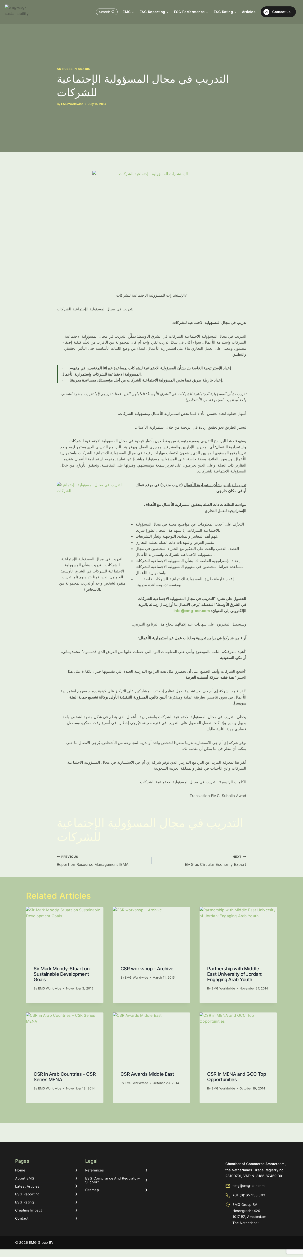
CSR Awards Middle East (147, 1074)
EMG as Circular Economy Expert (215, 861)
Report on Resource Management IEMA (93, 861)
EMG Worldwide (72, 104)
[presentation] (64, 933)
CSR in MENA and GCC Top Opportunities (236, 1076)
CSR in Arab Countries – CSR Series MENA (65, 1076)
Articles (248, 12)
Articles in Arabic (73, 69)
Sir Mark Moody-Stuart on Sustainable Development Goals (61, 974)
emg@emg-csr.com (248, 1186)
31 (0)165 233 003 (250, 1195)
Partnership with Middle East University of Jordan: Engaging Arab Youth (235, 974)
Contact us (281, 12)
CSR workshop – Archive (147, 968)
